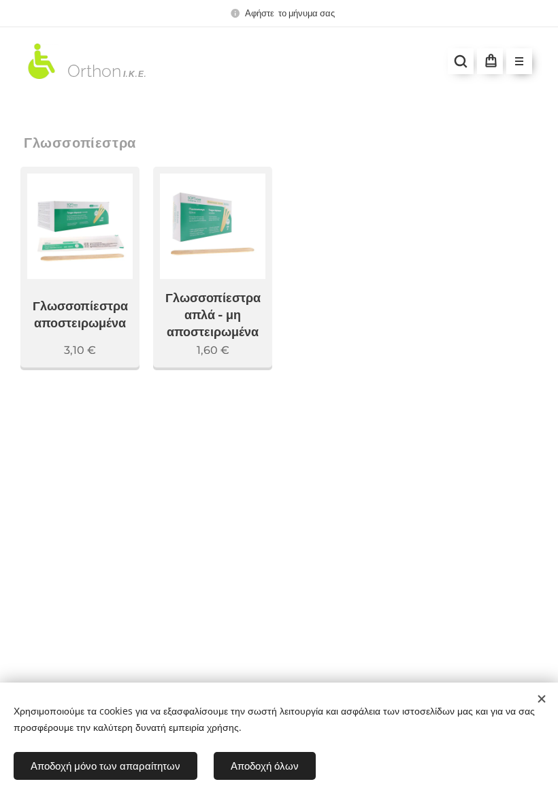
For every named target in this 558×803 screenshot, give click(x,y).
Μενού (519, 61)
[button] (461, 61)
